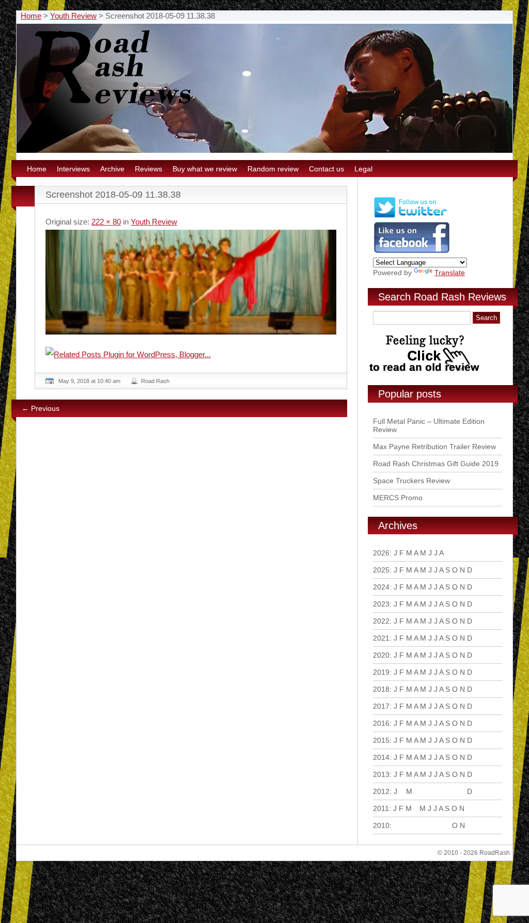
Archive (112, 169)
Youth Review (73, 15)
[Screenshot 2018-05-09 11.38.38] (190, 282)
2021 (381, 638)
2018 (381, 689)
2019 (381, 672)
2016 (381, 723)
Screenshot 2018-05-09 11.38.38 (113, 194)
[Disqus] (192, 566)
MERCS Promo (398, 498)
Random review (273, 169)
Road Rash (155, 381)
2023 (381, 604)
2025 (381, 570)
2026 (381, 553)
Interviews (73, 169)
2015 (381, 740)
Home (31, 15)
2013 (381, 774)
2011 (381, 808)
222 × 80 (106, 221)
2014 (381, 757)
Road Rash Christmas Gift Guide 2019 (436, 463)
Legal (363, 169)
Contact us (326, 169)
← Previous (40, 408)
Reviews (148, 169)
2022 (381, 621)
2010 (381, 825)
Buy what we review (205, 169)
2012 (381, 791)
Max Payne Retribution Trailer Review (434, 446)
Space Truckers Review (411, 480)
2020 (381, 655)
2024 (381, 587)
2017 (381, 706)
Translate (449, 272)
